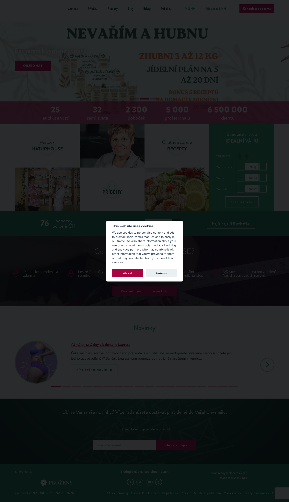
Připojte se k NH (215, 8)
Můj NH (190, 8)
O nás (111, 492)
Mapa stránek (232, 492)
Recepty (112, 8)
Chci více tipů (176, 444)
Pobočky (166, 8)
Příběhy (93, 8)
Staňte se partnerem (207, 492)
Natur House (36, 9)
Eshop (147, 8)
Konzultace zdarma (257, 8)
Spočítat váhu (242, 201)
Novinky (123, 492)
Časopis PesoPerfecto (145, 492)
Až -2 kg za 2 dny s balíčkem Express (100, 344)
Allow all (127, 273)
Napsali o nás (170, 492)
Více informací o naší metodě (144, 290)
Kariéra (186, 492)
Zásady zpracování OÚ (258, 492)
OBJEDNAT (33, 65)
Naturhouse (21, 25)
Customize (161, 273)
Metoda (73, 8)
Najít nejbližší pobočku (231, 223)
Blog (130, 8)
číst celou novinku (94, 370)
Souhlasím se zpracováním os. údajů (147, 429)
